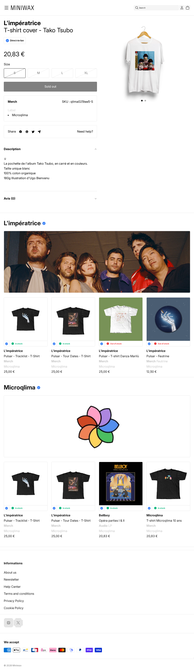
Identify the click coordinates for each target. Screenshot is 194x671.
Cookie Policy (13, 608)
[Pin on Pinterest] (26, 131)
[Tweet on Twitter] (33, 131)
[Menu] (6, 7)
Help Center (12, 586)
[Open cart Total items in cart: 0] (187, 7)
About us (10, 572)
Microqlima (20, 115)
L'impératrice (22, 23)
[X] (18, 622)
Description (12, 149)
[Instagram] (8, 622)
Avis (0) (9, 198)
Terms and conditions (19, 593)
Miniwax (17, 665)
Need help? (85, 131)
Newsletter (11, 579)
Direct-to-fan (17, 40)
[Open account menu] (182, 7)
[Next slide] (185, 316)
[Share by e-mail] (39, 131)
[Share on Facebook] (20, 131)
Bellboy (104, 515)
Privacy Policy (14, 601)
